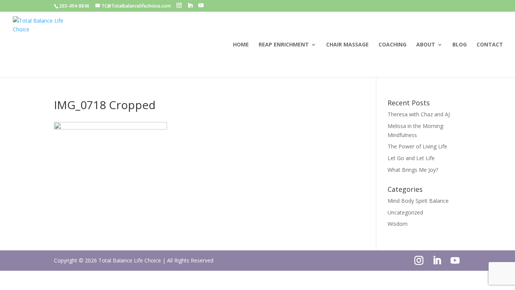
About (425, 45)
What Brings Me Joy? (413, 169)
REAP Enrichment (284, 45)
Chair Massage (347, 45)
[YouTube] (201, 5)
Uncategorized (405, 212)
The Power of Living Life (417, 146)
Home (241, 45)
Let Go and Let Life (411, 158)
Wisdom (398, 223)
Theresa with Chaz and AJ (419, 114)
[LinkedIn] (190, 5)
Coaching (392, 45)
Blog (459, 45)
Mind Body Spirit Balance (418, 200)
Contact (490, 45)
